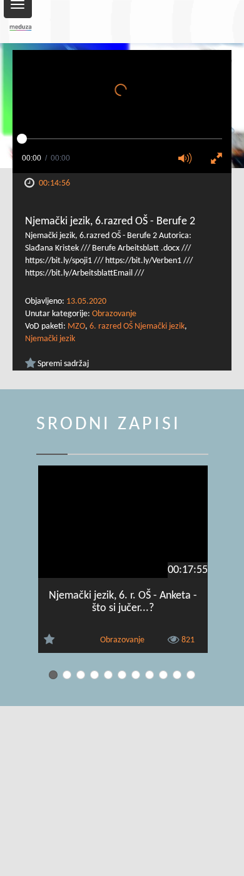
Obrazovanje (114, 314)
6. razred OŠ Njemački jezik (137, 326)
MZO (76, 326)
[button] (189, 159)
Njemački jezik (50, 339)
